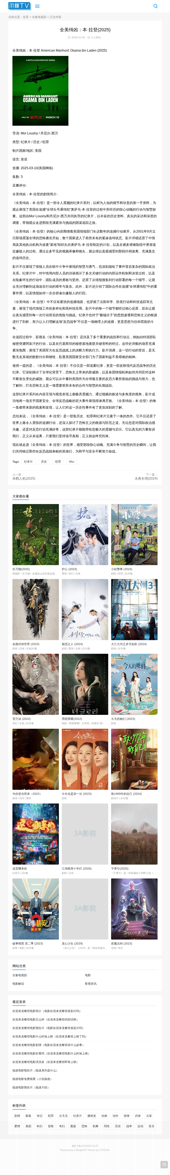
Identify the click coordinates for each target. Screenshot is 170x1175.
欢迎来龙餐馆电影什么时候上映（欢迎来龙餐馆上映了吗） (50, 1036)
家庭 (28, 1115)
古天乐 (63, 1115)
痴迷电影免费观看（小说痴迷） (32, 1079)
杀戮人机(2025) (23, 478)
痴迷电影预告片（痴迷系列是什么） (35, 1070)
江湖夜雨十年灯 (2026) (77, 868)
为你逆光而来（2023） (27, 793)
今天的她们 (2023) (123, 718)
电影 (88, 975)
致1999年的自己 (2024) (126, 793)
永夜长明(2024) (146, 478)
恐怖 (84, 1126)
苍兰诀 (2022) (21, 718)
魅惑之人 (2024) (72, 644)
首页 (26, 17)
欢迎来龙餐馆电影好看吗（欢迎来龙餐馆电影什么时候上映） (51, 1053)
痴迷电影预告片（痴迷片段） (31, 1087)
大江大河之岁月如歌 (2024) (129, 644)
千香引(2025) (120, 868)
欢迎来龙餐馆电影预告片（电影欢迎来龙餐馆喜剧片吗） (48, 1028)
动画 (104, 1115)
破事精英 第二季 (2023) (27, 943)
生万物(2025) (21, 569)
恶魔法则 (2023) (121, 943)
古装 (149, 1115)
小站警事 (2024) (121, 569)
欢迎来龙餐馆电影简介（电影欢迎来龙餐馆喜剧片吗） (47, 1011)
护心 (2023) (69, 569)
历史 (44, 461)
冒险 (51, 1126)
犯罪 (58, 461)
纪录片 (28, 461)
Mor (71, 461)
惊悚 (127, 1115)
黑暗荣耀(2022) (72, 718)
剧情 (17, 1115)
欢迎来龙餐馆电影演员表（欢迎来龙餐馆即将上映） (45, 1062)
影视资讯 (91, 983)
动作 (115, 1115)
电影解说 (18, 983)
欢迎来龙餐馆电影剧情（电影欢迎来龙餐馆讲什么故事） (48, 1045)
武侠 (138, 1115)
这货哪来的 (19, 868)
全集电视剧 (39, 17)
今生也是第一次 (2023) (77, 793)
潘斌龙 (91, 1115)
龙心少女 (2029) (72, 943)
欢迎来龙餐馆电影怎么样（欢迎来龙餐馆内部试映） (45, 1019)
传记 (39, 1115)
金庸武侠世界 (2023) (25, 644)
